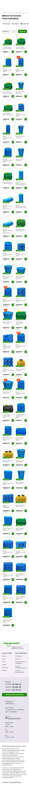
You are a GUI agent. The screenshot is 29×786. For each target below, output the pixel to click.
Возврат (4, 670)
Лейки (16, 23)
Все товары (6, 23)
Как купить (5, 667)
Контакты (17, 659)
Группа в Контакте (14, 718)
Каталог (4, 656)
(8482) (13, 684)
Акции (3, 659)
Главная (4, 12)
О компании (18, 656)
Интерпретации (15, 782)
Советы (4, 664)
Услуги (4, 661)
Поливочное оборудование (16, 12)
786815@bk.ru (10, 703)
